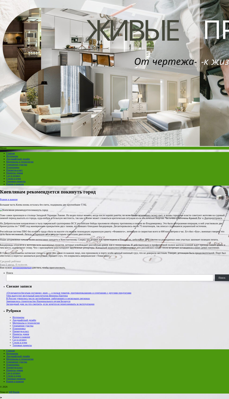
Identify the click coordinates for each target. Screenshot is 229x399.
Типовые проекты (16, 181)
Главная (10, 153)
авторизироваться (22, 267)
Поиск (9, 273)
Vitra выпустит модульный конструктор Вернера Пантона (37, 295)
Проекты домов (14, 173)
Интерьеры (12, 156)
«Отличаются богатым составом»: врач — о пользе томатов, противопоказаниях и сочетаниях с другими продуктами (68, 293)
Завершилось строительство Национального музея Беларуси (38, 301)
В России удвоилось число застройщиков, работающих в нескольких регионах (48, 298)
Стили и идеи (13, 178)
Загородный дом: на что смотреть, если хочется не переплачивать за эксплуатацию (50, 304)
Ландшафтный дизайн (18, 159)
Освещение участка (16, 164)
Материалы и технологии (19, 161)
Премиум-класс (14, 170)
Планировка (12, 167)
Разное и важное (15, 184)
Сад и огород (13, 175)
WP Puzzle (14, 392)
